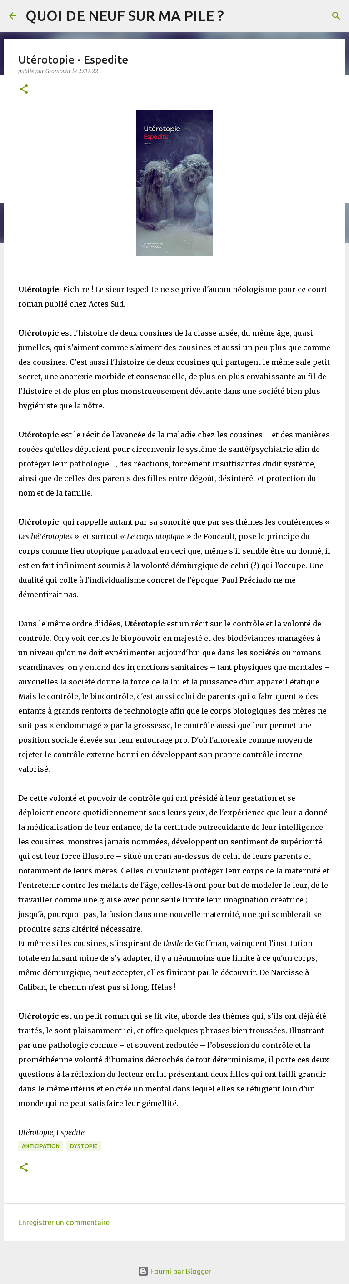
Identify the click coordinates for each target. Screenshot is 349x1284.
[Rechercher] (336, 16)
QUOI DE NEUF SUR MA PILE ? (124, 15)
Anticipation (41, 1146)
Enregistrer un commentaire (64, 1222)
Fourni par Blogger (180, 1271)
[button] (23, 90)
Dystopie (83, 1146)
